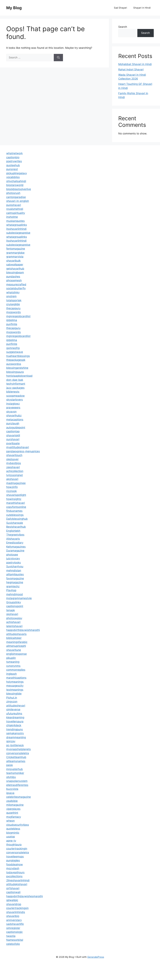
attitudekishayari (16, 884)
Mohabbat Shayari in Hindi (135, 64)
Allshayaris (13, 538)
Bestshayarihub (16, 526)
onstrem (11, 296)
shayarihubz (14, 415)
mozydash (12, 868)
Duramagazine (15, 550)
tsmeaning (12, 661)
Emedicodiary (14, 542)
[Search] (58, 57)
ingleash (11, 673)
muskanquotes (15, 220)
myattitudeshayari (17, 447)
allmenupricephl (16, 645)
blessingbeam (15, 272)
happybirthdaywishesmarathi (24, 896)
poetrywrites (14, 161)
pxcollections (14, 876)
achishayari (13, 622)
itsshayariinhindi (16, 228)
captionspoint (14, 606)
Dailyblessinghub (17, 518)
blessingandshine (17, 367)
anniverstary (14, 920)
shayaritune (13, 650)
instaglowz (13, 403)
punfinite (11, 324)
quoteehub (13, 165)
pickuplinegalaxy (16, 173)
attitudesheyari (15, 705)
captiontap (13, 431)
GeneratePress (95, 956)
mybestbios (13, 463)
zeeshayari (13, 467)
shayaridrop (13, 904)
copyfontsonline (16, 506)
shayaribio (12, 916)
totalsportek (13, 300)
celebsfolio (13, 943)
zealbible (12, 800)
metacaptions (14, 419)
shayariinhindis (15, 912)
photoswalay (14, 618)
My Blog (14, 7)
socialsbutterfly (16, 288)
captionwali (13, 892)
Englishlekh (13, 530)
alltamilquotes (15, 574)
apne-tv (11, 840)
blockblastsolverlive (18, 189)
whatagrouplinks (16, 224)
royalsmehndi (14, 208)
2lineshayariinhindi (18, 880)
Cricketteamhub (16, 757)
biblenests (12, 391)
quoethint (12, 812)
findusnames (14, 510)
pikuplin (11, 657)
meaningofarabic (16, 642)
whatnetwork (14, 153)
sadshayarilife (15, 924)
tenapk (10, 610)
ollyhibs (11, 777)
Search (122, 26)
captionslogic (14, 931)
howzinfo (12, 487)
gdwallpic (12, 900)
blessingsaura (15, 371)
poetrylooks (13, 562)
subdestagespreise (18, 232)
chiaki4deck (13, 725)
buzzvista (12, 788)
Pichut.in (11, 697)
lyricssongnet (14, 475)
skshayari (12, 614)
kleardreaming (15, 717)
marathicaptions (16, 677)
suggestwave (14, 351)
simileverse (13, 709)
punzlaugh (12, 423)
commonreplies (15, 669)
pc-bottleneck (15, 745)
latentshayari (14, 626)
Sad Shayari (120, 7)
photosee (12, 554)
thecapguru (13, 308)
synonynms (13, 665)
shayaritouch (14, 455)
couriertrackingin (16, 848)
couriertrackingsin (17, 908)
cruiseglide (13, 304)
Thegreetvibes (15, 534)
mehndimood (14, 594)
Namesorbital (14, 939)
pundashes (13, 276)
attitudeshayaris (16, 634)
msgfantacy (13, 816)
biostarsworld (14, 185)
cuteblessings (15, 514)
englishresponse (16, 653)
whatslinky (13, 292)
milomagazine (15, 804)
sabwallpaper (14, 264)
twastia (10, 936)
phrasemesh (14, 280)
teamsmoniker (15, 773)
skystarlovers (14, 399)
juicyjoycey (13, 558)
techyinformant (15, 383)
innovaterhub (14, 769)
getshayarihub (15, 268)
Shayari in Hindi (142, 7)
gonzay (10, 741)
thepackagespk (15, 359)
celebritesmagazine (18, 796)
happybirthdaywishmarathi (23, 630)
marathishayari (15, 502)
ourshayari (12, 439)
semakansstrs (15, 733)
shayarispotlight (16, 495)
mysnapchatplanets (18, 749)
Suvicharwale (14, 522)
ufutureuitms (14, 713)
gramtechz (13, 586)
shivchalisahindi (16, 181)
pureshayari (13, 205)
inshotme (12, 216)
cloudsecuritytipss (17, 824)
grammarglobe (15, 252)
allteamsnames (15, 761)
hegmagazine (14, 582)
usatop (10, 836)
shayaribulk (13, 260)
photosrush (13, 193)
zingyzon (11, 701)
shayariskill (13, 435)
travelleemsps (15, 856)
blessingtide (14, 693)
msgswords (13, 312)
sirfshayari (12, 888)
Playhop (11, 590)
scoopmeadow (15, 395)
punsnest (12, 169)
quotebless (13, 828)
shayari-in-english (17, 201)
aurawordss (13, 363)
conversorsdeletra (17, 753)
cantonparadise (16, 197)
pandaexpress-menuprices (23, 451)
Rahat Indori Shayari (131, 69)
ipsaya (10, 793)
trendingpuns (14, 729)
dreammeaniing (16, 737)
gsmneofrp (13, 348)
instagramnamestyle (19, 598)
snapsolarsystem (17, 781)
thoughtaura (14, 844)
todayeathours (15, 872)
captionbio (12, 157)
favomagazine (15, 578)
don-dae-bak (14, 379)
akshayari (12, 479)
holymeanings (15, 681)
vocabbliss (13, 177)
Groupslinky (13, 602)
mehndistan (13, 570)
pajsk (9, 765)
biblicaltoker (14, 638)
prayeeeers (13, 407)
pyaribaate (13, 443)
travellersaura (14, 721)
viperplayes (13, 808)
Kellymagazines (16, 546)
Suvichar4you (14, 566)
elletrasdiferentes (17, 785)
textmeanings (14, 689)
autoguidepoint (15, 427)
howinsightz (13, 499)
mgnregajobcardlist (18, 316)
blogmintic (12, 832)
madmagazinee (16, 483)
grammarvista (14, 256)
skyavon (11, 411)
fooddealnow (14, 864)
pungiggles (13, 860)
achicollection (14, 471)
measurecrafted (16, 284)
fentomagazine (15, 248)
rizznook (11, 491)
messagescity (14, 685)
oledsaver (12, 459)
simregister (13, 928)
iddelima (11, 320)
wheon (10, 820)
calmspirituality (15, 213)
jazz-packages (15, 387)
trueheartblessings (18, 356)
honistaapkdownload (19, 375)
